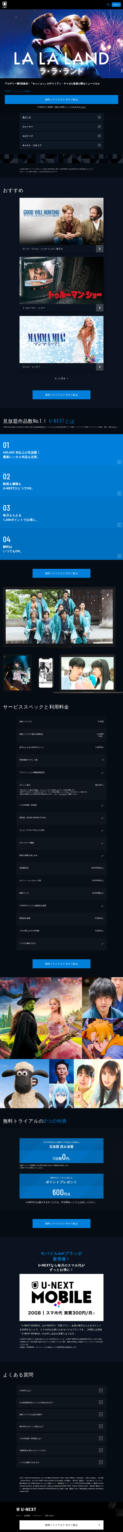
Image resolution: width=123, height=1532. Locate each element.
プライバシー (37, 1515)
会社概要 (27, 1515)
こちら (83, 107)
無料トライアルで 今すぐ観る (61, 99)
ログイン (116, 5)
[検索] (108, 4)
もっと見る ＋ (62, 378)
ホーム (18, 1515)
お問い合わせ (49, 1515)
